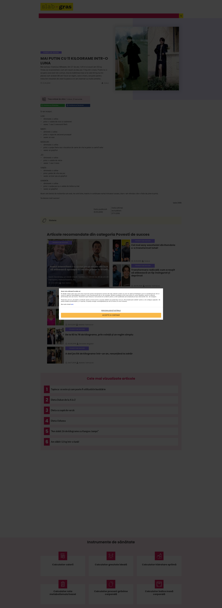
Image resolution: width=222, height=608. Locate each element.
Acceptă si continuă (111, 315)
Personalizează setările (111, 310)
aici (72, 304)
